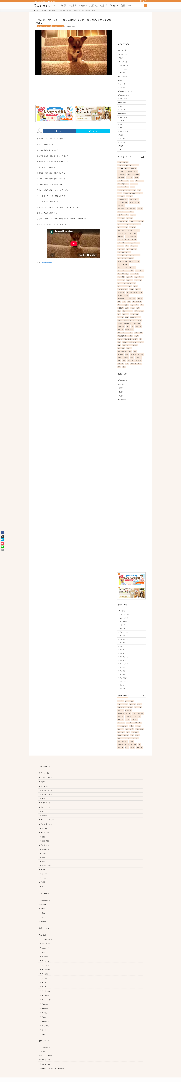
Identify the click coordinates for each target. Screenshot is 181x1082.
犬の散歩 (122, 671)
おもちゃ (122, 142)
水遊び (132, 741)
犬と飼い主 (123, 660)
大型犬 (126, 305)
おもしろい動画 (122, 704)
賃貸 (131, 357)
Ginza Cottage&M (133, 174)
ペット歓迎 (134, 274)
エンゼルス (121, 205)
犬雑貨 (121, 146)
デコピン (132, 227)
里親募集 (120, 364)
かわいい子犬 (47, 26)
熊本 (128, 326)
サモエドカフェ (122, 221)
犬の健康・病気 (124, 95)
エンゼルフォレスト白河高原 (127, 209)
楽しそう (136, 738)
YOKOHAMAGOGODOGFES (133, 193)
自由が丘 (133, 354)
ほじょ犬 (129, 277)
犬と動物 (122, 643)
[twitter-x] (138, 1)
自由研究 (141, 354)
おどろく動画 (129, 701)
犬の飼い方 (122, 113)
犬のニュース (123, 80)
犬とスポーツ (124, 639)
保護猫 (140, 299)
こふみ (133, 215)
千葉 (124, 302)
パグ (126, 246)
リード (120, 283)
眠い (126, 747)
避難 (124, 361)
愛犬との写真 (139, 311)
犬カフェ (122, 72)
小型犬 (132, 308)
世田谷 (132, 289)
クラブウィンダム (123, 215)
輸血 (119, 361)
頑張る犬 (139, 747)
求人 (134, 320)
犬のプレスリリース (125, 91)
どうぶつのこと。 (133, 230)
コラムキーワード (124, 157)
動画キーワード (123, 696)
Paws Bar (133, 184)
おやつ (140, 209)
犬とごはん (123, 636)
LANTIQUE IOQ (123, 181)
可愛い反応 (121, 732)
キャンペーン (122, 212)
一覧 (142, 157)
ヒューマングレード (124, 252)
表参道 (120, 357)
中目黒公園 (121, 292)
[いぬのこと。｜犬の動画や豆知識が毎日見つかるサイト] (45, 5)
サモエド (129, 218)
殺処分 (120, 320)
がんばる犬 (55, 26)
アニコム (129, 196)
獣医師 (125, 342)
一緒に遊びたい (122, 726)
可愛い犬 (122, 625)
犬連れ (120, 339)
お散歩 (130, 707)
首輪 (124, 367)
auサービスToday (130, 168)
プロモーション (124, 54)
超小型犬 (122, 384)
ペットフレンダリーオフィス (127, 267)
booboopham (47, 263)
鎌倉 (139, 364)
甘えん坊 (120, 747)
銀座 (126, 364)
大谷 (142, 305)
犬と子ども (123, 646)
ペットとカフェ (125, 65)
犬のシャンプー (125, 664)
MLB (131, 181)
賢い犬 (122, 685)
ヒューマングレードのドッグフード (129, 255)
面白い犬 (122, 688)
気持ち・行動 (124, 131)
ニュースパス (132, 240)
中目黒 (138, 289)
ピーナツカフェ (131, 249)
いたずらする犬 (125, 614)
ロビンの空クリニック (124, 286)
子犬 (131, 735)
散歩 (121, 124)
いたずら (120, 701)
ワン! (135, 286)
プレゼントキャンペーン (125, 261)
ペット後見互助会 (123, 274)
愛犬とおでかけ (127, 311)
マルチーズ (121, 280)
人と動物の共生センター (134, 292)
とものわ (120, 236)
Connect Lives (132, 171)
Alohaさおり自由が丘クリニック (128, 165)
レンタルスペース (129, 283)
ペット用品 (121, 277)
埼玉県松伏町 (137, 302)
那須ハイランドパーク (134, 361)
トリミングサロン (130, 236)
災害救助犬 (121, 326)
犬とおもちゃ (124, 632)
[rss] (143, 1)
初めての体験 (129, 729)
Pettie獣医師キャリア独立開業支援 (52, 1068)
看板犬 (129, 348)
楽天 (126, 317)
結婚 (126, 354)
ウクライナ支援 (134, 202)
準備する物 (123, 117)
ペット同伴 (139, 271)
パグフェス (121, 249)
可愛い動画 (139, 729)
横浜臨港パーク (135, 317)
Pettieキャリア (45, 1064)
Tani (139, 190)
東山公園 (120, 317)
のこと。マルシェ (133, 243)
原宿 (129, 302)
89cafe (125, 162)
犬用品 (121, 135)
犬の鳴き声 (123, 678)
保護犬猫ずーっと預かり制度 (127, 299)
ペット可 (131, 271)
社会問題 (122, 87)
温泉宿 (120, 323)
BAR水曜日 (121, 171)
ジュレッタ (127, 224)
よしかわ (129, 280)
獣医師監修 (132, 342)
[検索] (146, 1)
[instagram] (141, 1)
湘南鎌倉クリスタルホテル (132, 323)
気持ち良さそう (122, 741)
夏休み (120, 305)
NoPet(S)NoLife (123, 184)
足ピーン (138, 357)
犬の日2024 (138, 333)
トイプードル (122, 230)
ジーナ (120, 224)
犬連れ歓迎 (127, 339)
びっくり (120, 710)
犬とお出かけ (123, 62)
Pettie (132, 187)
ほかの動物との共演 (124, 713)
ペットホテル (122, 271)
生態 (121, 106)
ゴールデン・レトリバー (133, 716)
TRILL (120, 193)
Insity (137, 178)
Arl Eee (120, 168)
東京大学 (125, 314)
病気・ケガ (123, 99)
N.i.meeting (140, 181)
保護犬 (121, 58)
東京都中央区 (134, 314)
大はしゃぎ (135, 732)
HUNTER (129, 178)
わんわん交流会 (122, 289)
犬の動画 (40, 26)
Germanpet (121, 174)
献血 (119, 342)
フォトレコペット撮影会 (125, 258)
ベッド (129, 723)
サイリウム (121, 218)
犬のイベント (122, 333)
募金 (119, 302)
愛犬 (119, 311)
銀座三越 (133, 364)
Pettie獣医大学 (45, 1060)
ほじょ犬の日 (139, 277)
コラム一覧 (122, 50)
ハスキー (134, 720)
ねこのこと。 (122, 243)
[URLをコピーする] (2, 550)
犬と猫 (122, 653)
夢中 (128, 732)
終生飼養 (120, 354)
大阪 (126, 308)
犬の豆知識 (122, 102)
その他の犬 (122, 400)
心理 (138, 308)
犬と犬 (61, 26)
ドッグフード (124, 139)
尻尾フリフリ (122, 738)
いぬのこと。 (134, 199)
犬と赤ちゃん (124, 657)
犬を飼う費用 (122, 336)
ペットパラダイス (123, 264)
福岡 (135, 351)
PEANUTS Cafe (123, 187)
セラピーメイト (122, 227)
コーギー (120, 716)
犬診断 (137, 336)
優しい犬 (120, 729)
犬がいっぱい (122, 744)
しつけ (122, 120)
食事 (121, 128)
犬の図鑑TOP (123, 380)
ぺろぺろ (128, 710)
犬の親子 (122, 674)
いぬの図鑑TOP (45, 900)
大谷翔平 (120, 308)
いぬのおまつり (122, 199)
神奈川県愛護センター (124, 351)
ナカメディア (122, 240)
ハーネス (120, 246)
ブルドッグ (121, 723)
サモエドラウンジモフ (136, 221)
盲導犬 (135, 345)
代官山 (120, 295)
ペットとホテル (125, 69)
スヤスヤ (120, 720)
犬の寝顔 (122, 667)
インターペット (122, 202)
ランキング (138, 280)
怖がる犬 (122, 628)
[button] (2, 532)
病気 (119, 345)
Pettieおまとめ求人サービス (127, 190)
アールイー (121, 196)
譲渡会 (126, 357)
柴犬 (129, 738)
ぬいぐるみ (138, 707)
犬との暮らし (123, 76)
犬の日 (130, 333)
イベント (122, 84)
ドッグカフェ (122, 233)
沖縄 (139, 320)
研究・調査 (123, 110)
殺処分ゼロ (127, 320)
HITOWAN (121, 178)
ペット (137, 261)
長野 (119, 367)
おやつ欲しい (122, 707)
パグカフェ (133, 246)
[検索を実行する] (145, 5)
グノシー (131, 212)
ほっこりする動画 (137, 713)
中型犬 (121, 392)
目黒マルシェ (127, 345)
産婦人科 (141, 342)
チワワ (127, 720)
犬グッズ (120, 330)
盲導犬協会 (121, 348)
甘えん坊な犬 (124, 681)
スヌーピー (136, 224)
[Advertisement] (74, 89)
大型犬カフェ (134, 305)
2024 (119, 162)
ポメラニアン (137, 723)
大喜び (120, 735)
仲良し (138, 726)
